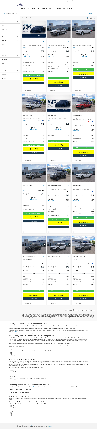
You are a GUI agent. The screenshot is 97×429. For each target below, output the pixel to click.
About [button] (79, 3)
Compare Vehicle (28, 90)
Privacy (30, 425)
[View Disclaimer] (33, 51)
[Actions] (43, 41)
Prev (71, 310)
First (67, 310)
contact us (13, 350)
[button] (44, 29)
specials (16, 331)
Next (83, 310)
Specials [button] (48, 3)
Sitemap (27, 425)
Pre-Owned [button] (42, 3)
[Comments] (42, 51)
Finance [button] (53, 3)
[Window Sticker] (43, 51)
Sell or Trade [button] (59, 3)
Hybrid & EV (74, 3)
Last (87, 310)
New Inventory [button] (34, 3)
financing (34, 386)
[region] (33, 66)
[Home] (30, 4)
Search (90, 13)
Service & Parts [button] (66, 3)
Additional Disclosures (35, 425)
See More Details (33, 83)
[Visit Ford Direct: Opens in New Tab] (50, 426)
